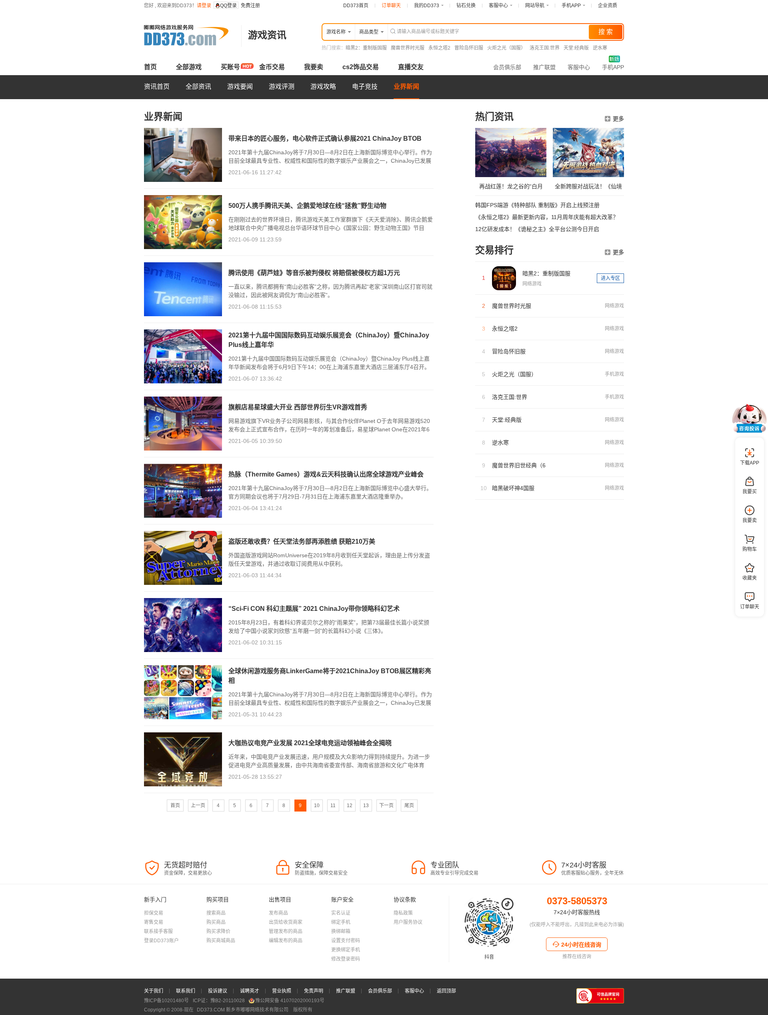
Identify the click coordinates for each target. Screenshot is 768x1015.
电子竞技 (365, 86)
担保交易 (153, 913)
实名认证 (340, 913)
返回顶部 (446, 991)
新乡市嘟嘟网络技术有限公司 (243, 1010)
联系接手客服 (158, 931)
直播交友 (411, 67)
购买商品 (216, 922)
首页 (150, 67)
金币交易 (272, 67)
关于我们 (153, 991)
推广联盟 (544, 67)
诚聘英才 (249, 991)
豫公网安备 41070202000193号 (289, 1000)
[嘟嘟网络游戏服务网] (189, 53)
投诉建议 (217, 991)
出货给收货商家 (285, 922)
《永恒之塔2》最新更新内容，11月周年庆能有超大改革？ (546, 217)
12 (349, 805)
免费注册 (250, 5)
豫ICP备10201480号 (166, 1000)
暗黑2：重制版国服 (366, 48)
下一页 (386, 805)
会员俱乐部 (507, 67)
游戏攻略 (323, 86)
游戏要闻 (240, 86)
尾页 (409, 805)
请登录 (204, 5)
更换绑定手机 (345, 950)
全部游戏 (189, 67)
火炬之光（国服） (506, 48)
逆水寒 (600, 48)
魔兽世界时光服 (407, 48)
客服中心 (579, 67)
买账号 (230, 67)
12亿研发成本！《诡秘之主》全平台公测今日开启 (537, 229)
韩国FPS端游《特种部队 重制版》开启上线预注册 (537, 205)
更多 (618, 119)
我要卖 (313, 67)
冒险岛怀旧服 (468, 48)
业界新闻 (406, 86)
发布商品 (278, 913)
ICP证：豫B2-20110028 (219, 1000)
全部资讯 (198, 86)
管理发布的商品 (285, 931)
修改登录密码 (345, 959)
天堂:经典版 (576, 48)
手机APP (613, 67)
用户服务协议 (408, 922)
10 (317, 805)
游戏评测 (281, 86)
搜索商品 (216, 913)
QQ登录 (228, 5)
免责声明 (313, 991)
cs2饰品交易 (360, 67)
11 (333, 805)
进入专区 (610, 278)
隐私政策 (403, 913)
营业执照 (281, 991)
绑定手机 (340, 922)
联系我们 (185, 991)
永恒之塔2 (439, 48)
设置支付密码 (345, 940)
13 (366, 805)
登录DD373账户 (161, 940)
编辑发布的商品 (285, 940)
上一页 (198, 805)
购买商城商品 (220, 940)
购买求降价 (218, 931)
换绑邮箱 (340, 931)
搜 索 (605, 31)
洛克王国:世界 (545, 48)
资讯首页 (157, 86)
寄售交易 (153, 922)
